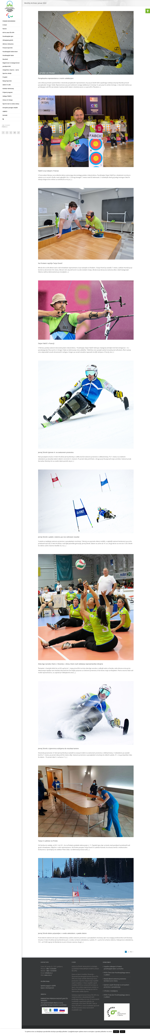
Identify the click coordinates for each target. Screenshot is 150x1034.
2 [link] (128, 952)
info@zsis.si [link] (4, 127)
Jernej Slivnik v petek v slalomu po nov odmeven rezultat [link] (58, 537)
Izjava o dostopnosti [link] (47, 988)
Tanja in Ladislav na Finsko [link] (48, 841)
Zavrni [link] (122, 1031)
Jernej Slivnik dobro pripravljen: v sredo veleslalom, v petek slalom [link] (62, 933)
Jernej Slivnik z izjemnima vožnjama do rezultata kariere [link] (58, 748)
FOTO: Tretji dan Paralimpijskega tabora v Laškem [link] (117, 996)
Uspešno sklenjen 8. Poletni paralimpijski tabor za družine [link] (113, 968)
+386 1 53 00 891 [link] (51, 969)
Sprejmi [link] (116, 1031)
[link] (147, 11)
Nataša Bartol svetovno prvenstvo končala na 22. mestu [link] (115, 980)
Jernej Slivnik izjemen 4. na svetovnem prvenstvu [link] (56, 452)
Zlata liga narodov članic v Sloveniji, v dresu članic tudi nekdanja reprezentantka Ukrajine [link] (70, 664)
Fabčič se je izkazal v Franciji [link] (48, 171)
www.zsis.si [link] (48, 975)
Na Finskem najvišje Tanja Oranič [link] (50, 263)
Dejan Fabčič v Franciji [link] (46, 343)
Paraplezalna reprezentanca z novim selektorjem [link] (56, 78)
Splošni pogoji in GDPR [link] (48, 986)
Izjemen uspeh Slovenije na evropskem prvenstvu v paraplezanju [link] (116, 986)
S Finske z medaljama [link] (111, 991)
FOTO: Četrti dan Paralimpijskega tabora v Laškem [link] (117, 974)
